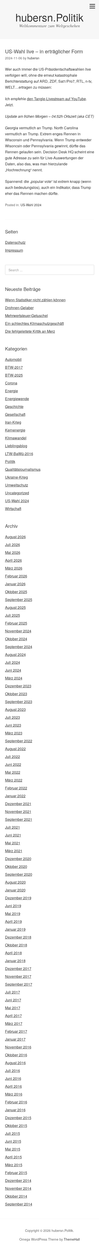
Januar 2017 (15, 1039)
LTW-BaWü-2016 (19, 453)
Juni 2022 (13, 764)
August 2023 (15, 709)
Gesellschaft (15, 414)
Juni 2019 (13, 905)
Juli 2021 (12, 827)
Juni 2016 (13, 1078)
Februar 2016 (16, 1102)
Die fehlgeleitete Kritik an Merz (30, 331)
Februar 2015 (16, 1172)
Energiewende (17, 398)
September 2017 (18, 984)
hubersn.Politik (49, 16)
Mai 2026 (12, 552)
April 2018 (13, 952)
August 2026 (15, 536)
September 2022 (18, 740)
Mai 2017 (12, 1007)
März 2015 (13, 1164)
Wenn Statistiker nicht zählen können (35, 299)
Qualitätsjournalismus (23, 469)
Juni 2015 (13, 1141)
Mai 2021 (12, 843)
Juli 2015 (12, 1133)
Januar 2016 (15, 1109)
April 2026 (13, 560)
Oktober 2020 (16, 866)
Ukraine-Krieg (16, 477)
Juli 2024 (12, 662)
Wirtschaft (13, 508)
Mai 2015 (12, 1149)
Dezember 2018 (18, 937)
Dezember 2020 (18, 858)
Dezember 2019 (18, 897)
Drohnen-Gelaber (19, 307)
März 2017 (13, 1023)
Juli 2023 (12, 717)
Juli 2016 (12, 1070)
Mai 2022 (12, 772)
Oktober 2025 (16, 591)
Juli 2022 (12, 756)
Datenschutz (15, 242)
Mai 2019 (12, 913)
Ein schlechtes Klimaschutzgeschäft (34, 323)
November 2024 (18, 631)
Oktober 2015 (16, 1125)
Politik (10, 461)
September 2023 (18, 701)
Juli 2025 (12, 615)
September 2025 (18, 599)
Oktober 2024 (16, 638)
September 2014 (18, 1204)
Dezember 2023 (18, 686)
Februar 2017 (16, 1031)
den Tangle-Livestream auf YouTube (56, 98)
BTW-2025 (14, 375)
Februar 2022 (16, 788)
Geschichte (14, 406)
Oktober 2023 (16, 693)
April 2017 (13, 1015)
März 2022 (13, 780)
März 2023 (13, 733)
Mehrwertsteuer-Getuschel (26, 315)
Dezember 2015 (18, 1117)
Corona (11, 383)
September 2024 (18, 646)
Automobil (13, 359)
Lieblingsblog (16, 445)
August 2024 (15, 654)
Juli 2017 (12, 992)
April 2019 (13, 921)
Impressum (14, 250)
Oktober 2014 (16, 1196)
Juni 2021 (13, 835)
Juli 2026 (12, 544)
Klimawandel (15, 438)
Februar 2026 (16, 576)
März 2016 (13, 1094)
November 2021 (18, 811)
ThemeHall (72, 1239)
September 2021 (18, 819)
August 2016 (15, 1062)
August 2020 (15, 882)
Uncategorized (17, 493)
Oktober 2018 (16, 945)
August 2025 (15, 607)
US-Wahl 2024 (30, 204)
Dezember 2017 (18, 968)
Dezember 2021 (18, 803)
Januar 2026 (15, 583)
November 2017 (18, 976)
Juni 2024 (13, 670)
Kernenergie (15, 430)
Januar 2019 (15, 929)
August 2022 (15, 748)
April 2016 (13, 1086)
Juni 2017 (13, 1000)
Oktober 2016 (16, 1055)
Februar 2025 (16, 623)
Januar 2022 (15, 795)
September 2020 (18, 874)
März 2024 (13, 678)
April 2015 (13, 1157)
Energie (11, 390)
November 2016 (18, 1047)
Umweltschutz (16, 485)
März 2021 (13, 850)
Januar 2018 (15, 960)
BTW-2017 (14, 367)
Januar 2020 (15, 890)
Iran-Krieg (13, 422)
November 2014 (18, 1188)
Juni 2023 (13, 725)
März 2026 (13, 568)
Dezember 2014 (18, 1180)
